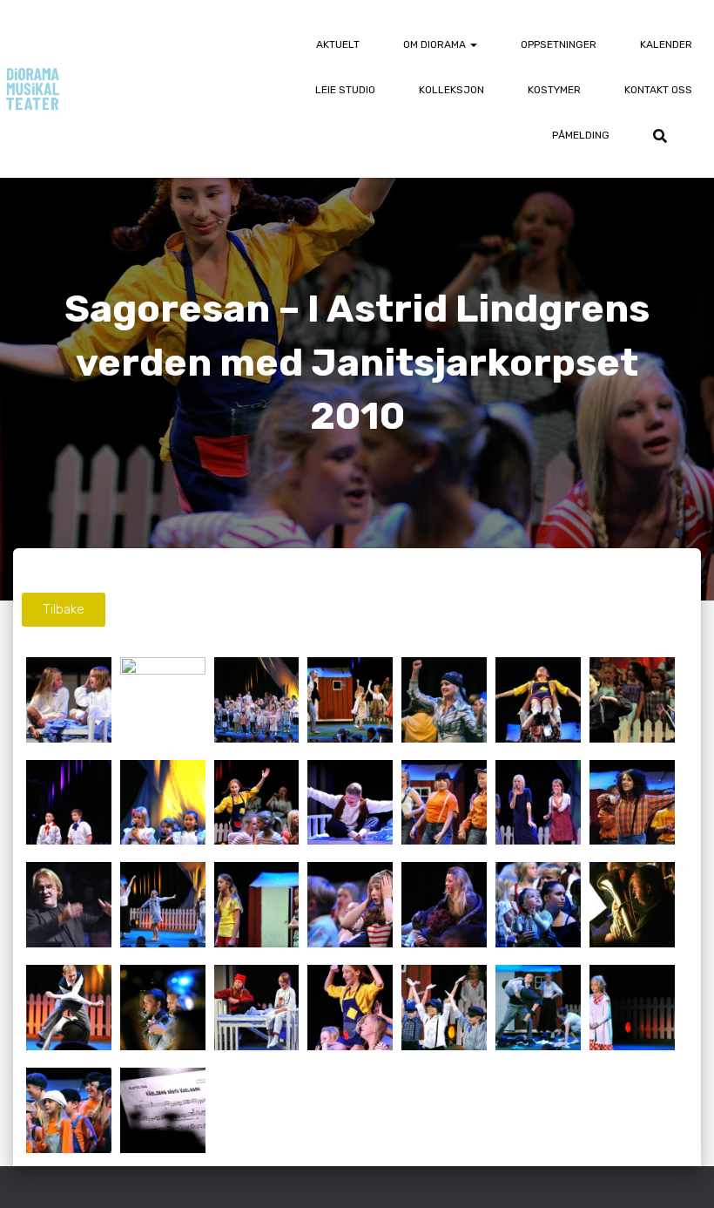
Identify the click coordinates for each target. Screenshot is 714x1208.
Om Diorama (435, 44)
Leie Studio (345, 90)
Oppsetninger (558, 44)
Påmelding (581, 135)
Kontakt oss (658, 90)
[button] (472, 44)
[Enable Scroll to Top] (679, 1173)
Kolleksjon (451, 90)
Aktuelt (338, 44)
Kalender (666, 44)
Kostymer (554, 90)
